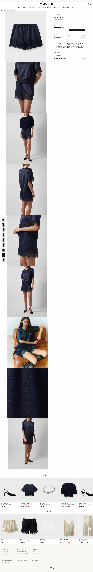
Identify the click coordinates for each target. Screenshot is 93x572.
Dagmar (33, 556)
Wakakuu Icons (27, 7)
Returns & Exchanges (60, 58)
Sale (73, 7)
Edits (33, 7)
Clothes (44, 7)
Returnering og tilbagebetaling (23, 553)
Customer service (12, 4)
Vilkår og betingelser (21, 558)
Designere (38, 7)
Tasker (51, 7)
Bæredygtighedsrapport (7, 560)
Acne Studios (35, 549)
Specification (57, 55)
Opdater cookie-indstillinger (23, 560)
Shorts (4, 10)
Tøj (1, 10)
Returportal (19, 556)
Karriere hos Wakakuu (6, 556)
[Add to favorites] (83, 17)
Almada (33, 551)
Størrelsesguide (5, 562)
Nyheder (20, 7)
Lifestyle (69, 7)
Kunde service (20, 549)
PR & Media (4, 558)
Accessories (57, 7)
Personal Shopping (6, 553)
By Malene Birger (35, 553)
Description (57, 41)
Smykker (64, 7)
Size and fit (57, 52)
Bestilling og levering (21, 551)
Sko (48, 7)
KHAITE (33, 558)
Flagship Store (5, 551)
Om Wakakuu (5, 549)
